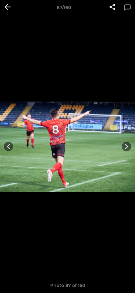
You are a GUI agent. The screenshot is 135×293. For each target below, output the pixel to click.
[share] (112, 7)
